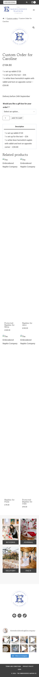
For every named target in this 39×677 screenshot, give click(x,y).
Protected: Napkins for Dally (27, 501)
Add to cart (17, 118)
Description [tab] (19, 127)
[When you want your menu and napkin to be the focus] (33, 640)
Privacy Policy (28, 666)
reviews (10, 542)
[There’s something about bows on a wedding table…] (24, 648)
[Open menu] (34, 10)
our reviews (9, 2)
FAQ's (28, 570)
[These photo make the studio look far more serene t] (24, 640)
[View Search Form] (26, 2)
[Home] (3, 18)
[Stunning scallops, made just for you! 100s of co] (6, 640)
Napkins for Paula (9, 500)
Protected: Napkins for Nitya (9, 325)
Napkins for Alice (27, 324)
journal (28, 542)
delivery (11, 570)
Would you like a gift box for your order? (17, 105)
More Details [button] (8, 333)
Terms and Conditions (13, 666)
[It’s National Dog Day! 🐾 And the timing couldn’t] (6, 648)
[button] (34, 28)
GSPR (19, 669)
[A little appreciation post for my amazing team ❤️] (15, 640)
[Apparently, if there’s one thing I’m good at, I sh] (33, 648)
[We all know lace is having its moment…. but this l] (15, 648)
